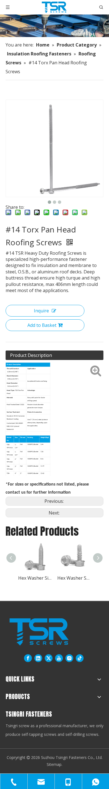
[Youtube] (59, 658)
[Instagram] (69, 658)
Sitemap (54, 764)
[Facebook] (28, 658)
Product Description (31, 355)
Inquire (41, 311)
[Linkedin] (38, 658)
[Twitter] (49, 658)
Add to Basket (41, 325)
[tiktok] (80, 658)
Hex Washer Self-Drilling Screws (74, 578)
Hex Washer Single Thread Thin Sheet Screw (35, 578)
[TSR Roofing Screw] (39, 631)
